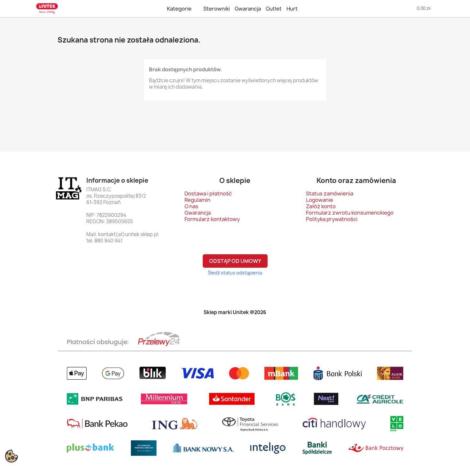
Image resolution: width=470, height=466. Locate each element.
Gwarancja (248, 8)
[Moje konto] (454, 8)
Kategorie (179, 8)
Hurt (292, 8)
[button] (387, 8)
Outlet (274, 8)
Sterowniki (216, 8)
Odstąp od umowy (235, 261)
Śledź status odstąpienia (235, 273)
